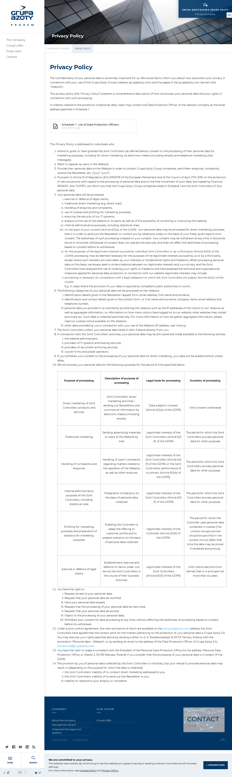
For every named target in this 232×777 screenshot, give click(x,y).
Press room (14, 51)
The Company (15, 40)
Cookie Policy (80, 739)
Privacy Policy (110, 770)
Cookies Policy (88, 770)
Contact (11, 56)
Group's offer (15, 45)
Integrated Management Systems (66, 731)
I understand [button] (215, 765)
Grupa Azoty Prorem (58, 48)
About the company (63, 720)
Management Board (64, 724)
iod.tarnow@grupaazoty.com (75, 646)
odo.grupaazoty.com (176, 628)
